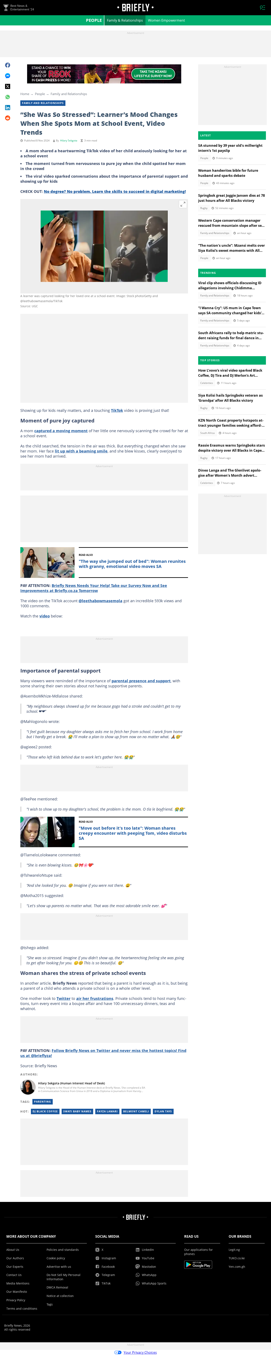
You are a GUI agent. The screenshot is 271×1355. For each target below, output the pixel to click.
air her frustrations (94, 998)
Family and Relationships (69, 94)
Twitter (64, 998)
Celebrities (206, 383)
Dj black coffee (45, 1111)
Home (24, 94)
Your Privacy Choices (140, 1352)
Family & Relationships (125, 20)
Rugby (203, 208)
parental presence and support (141, 680)
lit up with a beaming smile (81, 451)
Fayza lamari (107, 1111)
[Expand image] (183, 204)
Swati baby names (77, 1111)
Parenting (42, 1101)
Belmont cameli (136, 1111)
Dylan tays (163, 1111)
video (44, 616)
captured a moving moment (61, 430)
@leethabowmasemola (100, 600)
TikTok (117, 410)
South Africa (207, 433)
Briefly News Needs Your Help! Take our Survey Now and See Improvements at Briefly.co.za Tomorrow (93, 588)
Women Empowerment (166, 20)
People (94, 20)
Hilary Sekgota (68, 140)
